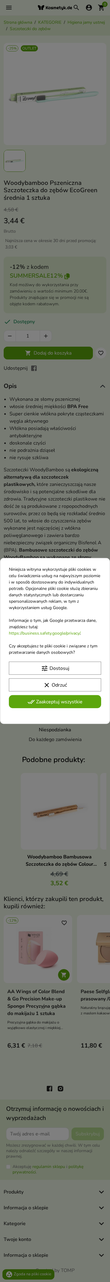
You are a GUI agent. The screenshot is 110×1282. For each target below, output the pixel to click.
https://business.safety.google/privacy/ (44, 633)
